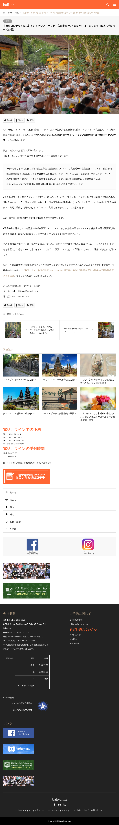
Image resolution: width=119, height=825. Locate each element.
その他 (13, 529)
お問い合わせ (96, 810)
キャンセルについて (77, 643)
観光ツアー (39, 810)
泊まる (13, 499)
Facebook (54, 805)
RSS (65, 805)
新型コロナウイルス (15, 314)
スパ (30, 810)
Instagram (59, 805)
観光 (7, 21)
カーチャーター (52, 810)
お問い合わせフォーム (78, 624)
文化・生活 (15, 521)
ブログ (10, 13)
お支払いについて (76, 639)
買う (12, 507)
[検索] (107, 4)
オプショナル (20, 810)
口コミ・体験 (75, 810)
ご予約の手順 (75, 635)
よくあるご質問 (75, 620)
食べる (13, 492)
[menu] (114, 4)
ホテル (64, 810)
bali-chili (59, 799)
